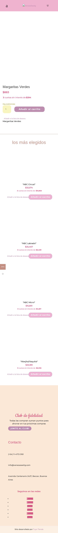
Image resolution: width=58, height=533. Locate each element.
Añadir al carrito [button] (40, 197)
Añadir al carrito (29, 109)
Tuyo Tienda (38, 529)
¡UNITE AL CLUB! (19, 428)
